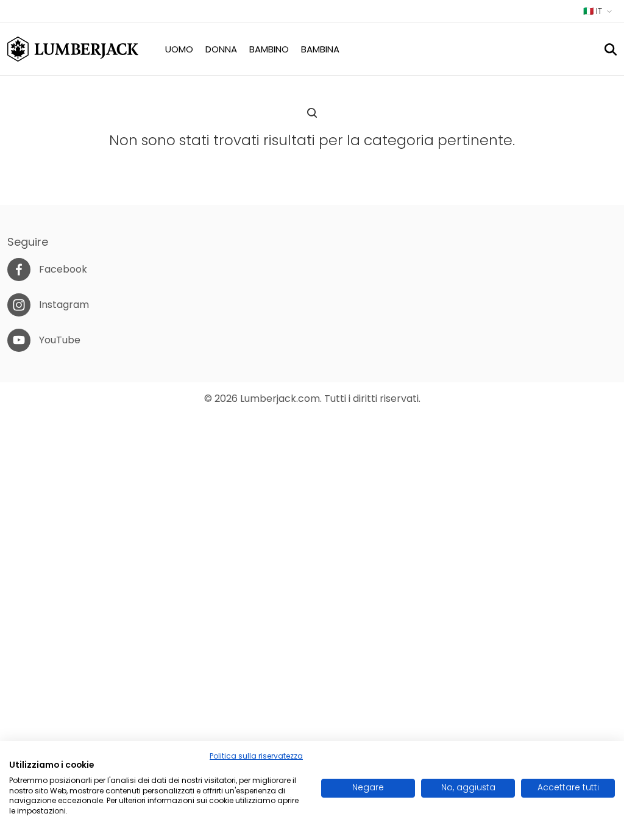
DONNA (221, 49)
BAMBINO (269, 49)
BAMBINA (320, 49)
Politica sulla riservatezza (256, 756)
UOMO (179, 49)
